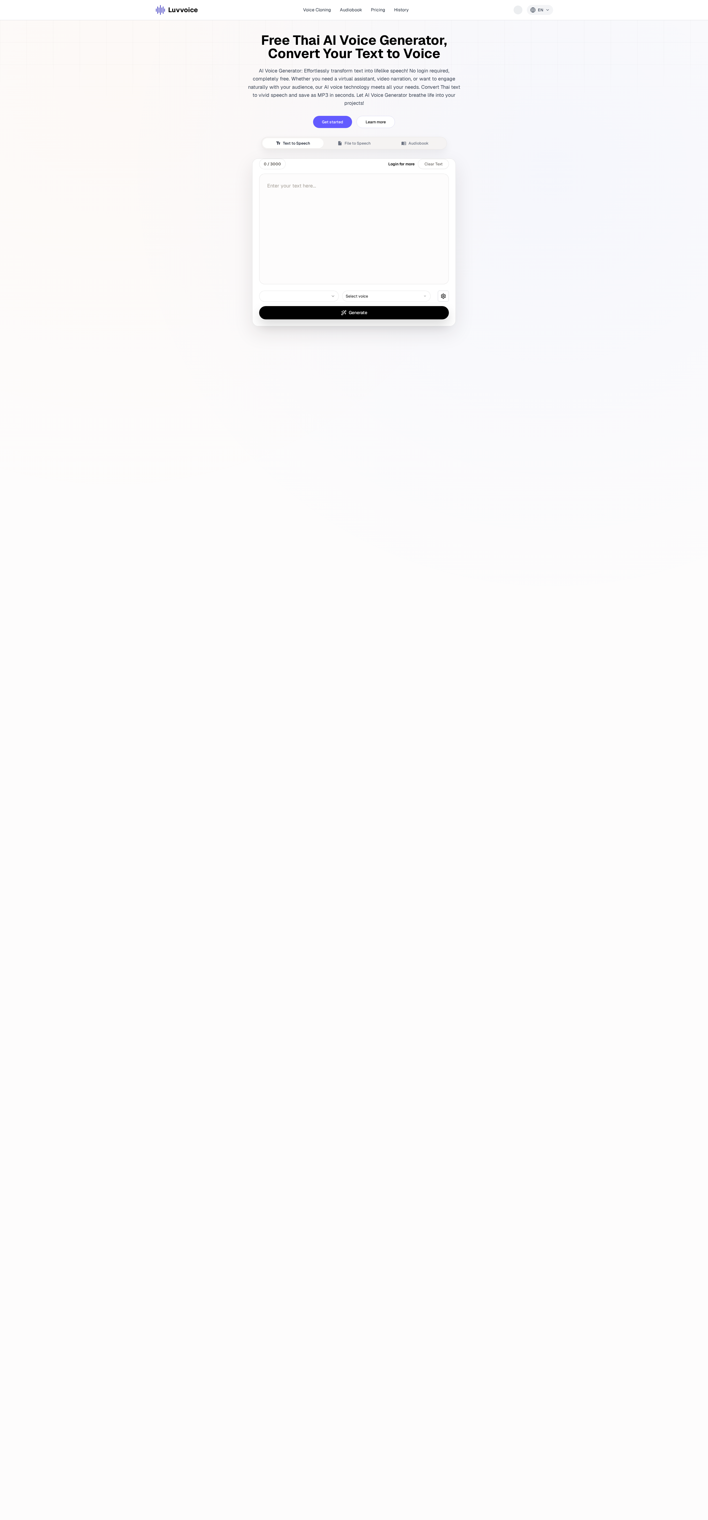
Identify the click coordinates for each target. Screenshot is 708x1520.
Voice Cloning (317, 10)
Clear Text (433, 163)
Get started (332, 121)
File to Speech (358, 143)
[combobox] (299, 296)
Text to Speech (296, 143)
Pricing (378, 10)
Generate (358, 313)
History (401, 10)
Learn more (376, 121)
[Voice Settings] (443, 296)
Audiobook (351, 10)
